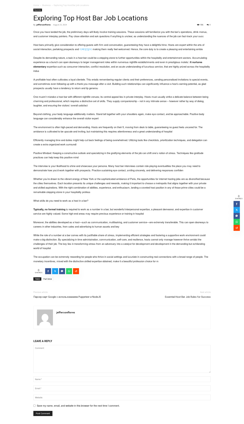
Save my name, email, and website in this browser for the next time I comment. (78, 405)
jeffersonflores (43, 24)
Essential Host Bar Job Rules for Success (188, 296)
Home (36, 5)
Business (46, 5)
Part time (47, 279)
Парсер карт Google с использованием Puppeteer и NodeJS (67, 296)
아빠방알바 (86, 49)
